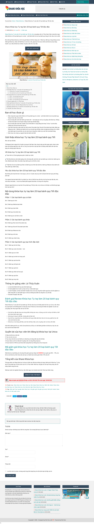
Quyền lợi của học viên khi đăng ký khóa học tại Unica (20, 105)
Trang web (7, 464)
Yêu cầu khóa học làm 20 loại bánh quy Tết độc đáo (20, 93)
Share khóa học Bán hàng (29, 385)
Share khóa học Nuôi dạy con (71, 50)
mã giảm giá (33, 389)
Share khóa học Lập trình (70, 36)
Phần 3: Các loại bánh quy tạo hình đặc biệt (18, 99)
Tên (6, 449)
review (54, 389)
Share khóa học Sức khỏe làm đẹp (23, 387)
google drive (21, 389)
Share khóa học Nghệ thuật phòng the (73, 56)
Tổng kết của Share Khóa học (14, 108)
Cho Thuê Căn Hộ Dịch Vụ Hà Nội (76, 71)
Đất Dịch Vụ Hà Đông (74, 74)
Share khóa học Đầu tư (69, 47)
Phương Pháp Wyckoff (73, 77)
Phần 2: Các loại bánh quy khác (16, 97)
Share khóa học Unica (38, 387)
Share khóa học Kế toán (70, 45)
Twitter (14, 396)
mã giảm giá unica (42, 389)
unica (18, 391)
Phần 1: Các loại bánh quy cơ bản (16, 96)
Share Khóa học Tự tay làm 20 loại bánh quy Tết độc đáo (19, 34)
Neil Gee (47, 520)
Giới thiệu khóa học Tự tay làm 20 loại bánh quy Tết (19, 89)
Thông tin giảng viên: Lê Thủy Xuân (15, 101)
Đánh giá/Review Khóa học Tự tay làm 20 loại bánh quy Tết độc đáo (23, 103)
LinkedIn (24, 396)
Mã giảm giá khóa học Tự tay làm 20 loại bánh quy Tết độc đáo (22, 106)
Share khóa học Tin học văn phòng (72, 42)
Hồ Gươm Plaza (83, 77)
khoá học (27, 389)
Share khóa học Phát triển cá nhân (72, 53)
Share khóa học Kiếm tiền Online (44, 385)
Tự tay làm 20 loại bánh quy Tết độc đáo (36, 80)
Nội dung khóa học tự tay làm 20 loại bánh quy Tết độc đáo (21, 94)
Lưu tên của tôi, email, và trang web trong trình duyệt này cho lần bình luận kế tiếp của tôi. (29, 471)
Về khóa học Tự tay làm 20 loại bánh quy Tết (18, 91)
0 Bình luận (24, 30)
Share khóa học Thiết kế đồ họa (72, 39)
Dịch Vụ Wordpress (67, 79)
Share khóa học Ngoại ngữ (70, 25)
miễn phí (50, 389)
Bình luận (8, 433)
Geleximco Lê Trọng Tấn (79, 79)
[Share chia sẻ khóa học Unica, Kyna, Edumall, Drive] (15, 9)
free (16, 389)
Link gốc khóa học (33, 48)
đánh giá (12, 389)
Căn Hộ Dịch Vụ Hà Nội (73, 69)
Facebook (19, 396)
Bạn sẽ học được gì (12, 88)
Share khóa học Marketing (70, 30)
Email (7, 456)
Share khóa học (18, 385)
